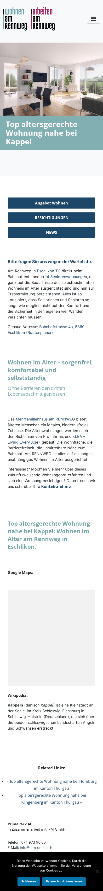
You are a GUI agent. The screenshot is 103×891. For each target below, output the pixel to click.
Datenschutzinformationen (64, 881)
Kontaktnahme (56, 486)
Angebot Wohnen (51, 203)
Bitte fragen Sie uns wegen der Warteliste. (50, 261)
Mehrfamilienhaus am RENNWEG (45, 419)
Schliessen (28, 881)
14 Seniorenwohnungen (66, 276)
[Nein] (97, 871)
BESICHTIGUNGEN (52, 217)
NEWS (51, 232)
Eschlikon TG (49, 270)
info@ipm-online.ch (36, 847)
